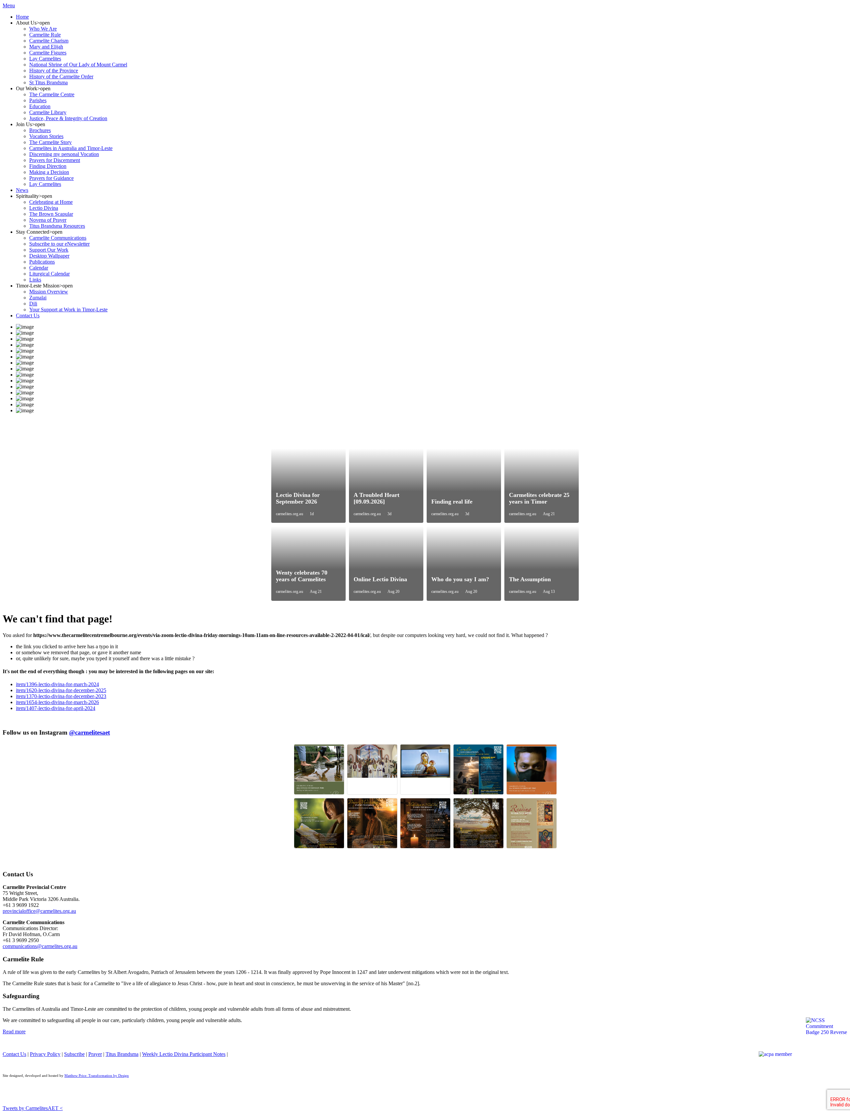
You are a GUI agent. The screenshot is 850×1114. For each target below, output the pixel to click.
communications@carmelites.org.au (40, 946)
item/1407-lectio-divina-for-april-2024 (55, 708)
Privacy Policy (45, 1054)
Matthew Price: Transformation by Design (96, 1075)
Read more (14, 1031)
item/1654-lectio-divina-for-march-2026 (57, 702)
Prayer (95, 1054)
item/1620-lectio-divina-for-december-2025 (61, 690)
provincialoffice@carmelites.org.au (39, 911)
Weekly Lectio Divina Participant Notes (183, 1054)
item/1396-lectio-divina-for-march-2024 (57, 684)
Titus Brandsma (122, 1054)
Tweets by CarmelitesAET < (33, 1108)
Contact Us (14, 1054)
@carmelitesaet (89, 732)
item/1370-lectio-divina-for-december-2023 (61, 696)
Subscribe (74, 1054)
